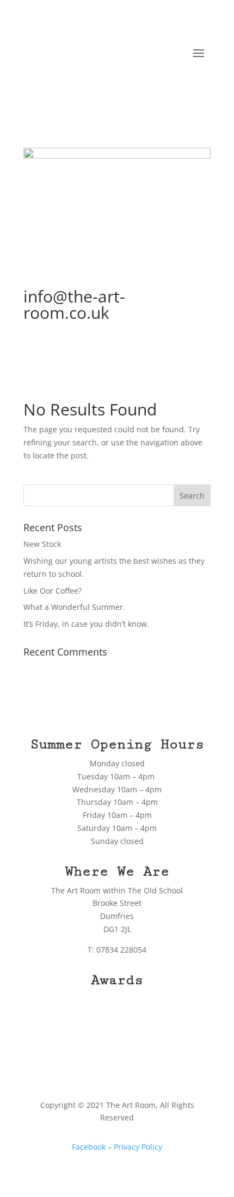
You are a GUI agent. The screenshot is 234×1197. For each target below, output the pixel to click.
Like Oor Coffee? (52, 590)
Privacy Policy (138, 1147)
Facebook (89, 1147)
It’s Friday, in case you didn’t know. (86, 624)
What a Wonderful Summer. (74, 607)
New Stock (42, 544)
